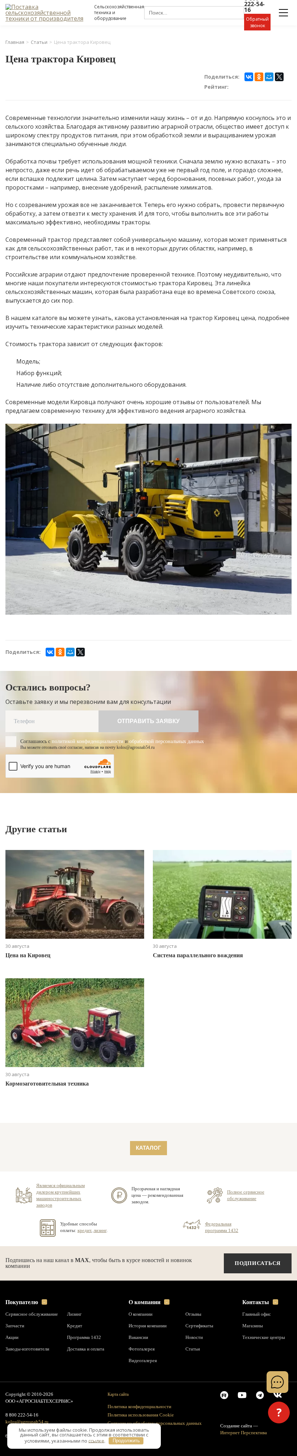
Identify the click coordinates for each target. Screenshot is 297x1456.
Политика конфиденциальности (141, 1406)
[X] (279, 76)
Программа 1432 (84, 1337)
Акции (12, 1337)
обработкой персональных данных (179, 741)
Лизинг (75, 1314)
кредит (85, 1230)
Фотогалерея (142, 1349)
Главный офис (257, 1314)
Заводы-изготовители (28, 1349)
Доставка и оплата (86, 1349)
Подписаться (259, 1263)
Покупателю (23, 1302)
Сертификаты (199, 1326)
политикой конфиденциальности (93, 741)
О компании (145, 1302)
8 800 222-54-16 (23, 1415)
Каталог (148, 1148)
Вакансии (139, 1337)
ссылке (96, 1440)
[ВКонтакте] (248, 76)
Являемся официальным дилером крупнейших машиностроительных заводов (62, 1195)
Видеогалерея (144, 1361)
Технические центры (263, 1337)
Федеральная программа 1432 (222, 1227)
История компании (148, 1326)
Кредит (74, 1326)
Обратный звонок (257, 22)
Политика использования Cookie (142, 1415)
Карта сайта (119, 1394)
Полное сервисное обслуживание (246, 1195)
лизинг (101, 1230)
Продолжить (126, 1440)
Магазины (253, 1326)
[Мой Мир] (269, 76)
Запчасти (15, 1326)
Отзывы (193, 1314)
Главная (14, 42)
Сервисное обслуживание (32, 1314)
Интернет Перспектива (244, 1433)
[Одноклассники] (259, 76)
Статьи (39, 42)
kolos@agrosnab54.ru (27, 1422)
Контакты (255, 1302)
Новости (194, 1337)
